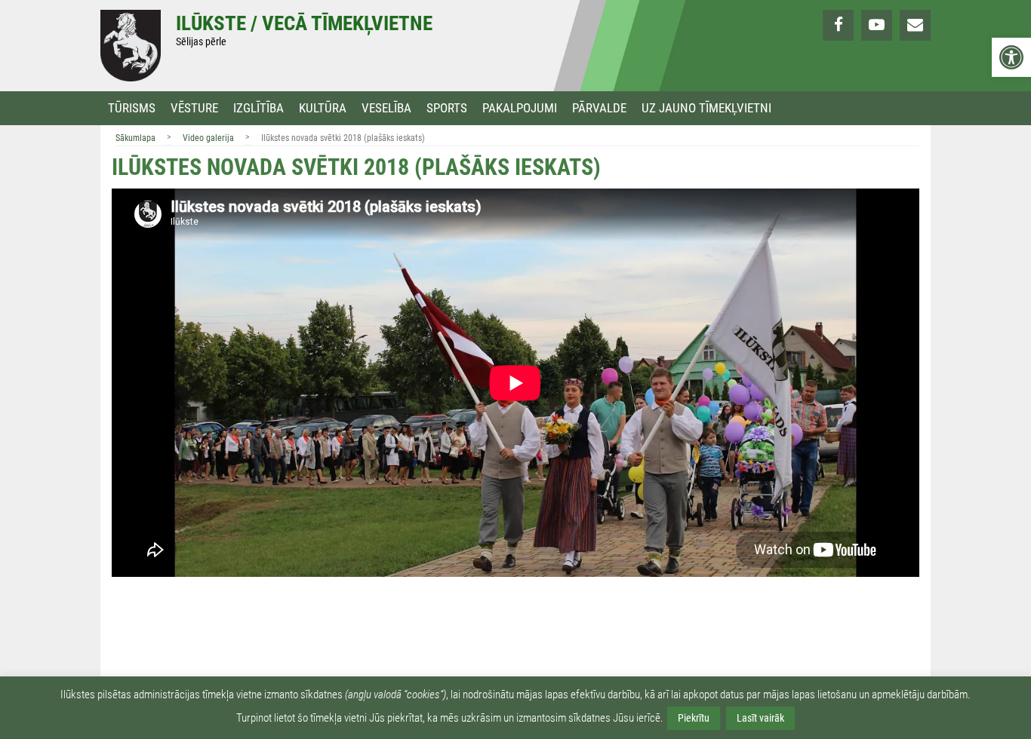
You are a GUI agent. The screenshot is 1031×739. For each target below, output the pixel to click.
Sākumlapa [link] (135, 138)
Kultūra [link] (322, 108)
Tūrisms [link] (131, 108)
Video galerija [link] (208, 138)
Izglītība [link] (258, 108)
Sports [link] (446, 108)
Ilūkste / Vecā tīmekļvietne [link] (304, 23)
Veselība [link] (386, 108)
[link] (1011, 57)
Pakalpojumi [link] (519, 108)
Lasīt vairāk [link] (760, 718)
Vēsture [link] (194, 108)
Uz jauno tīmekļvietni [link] (706, 108)
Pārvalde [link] (599, 108)
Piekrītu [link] (693, 718)
